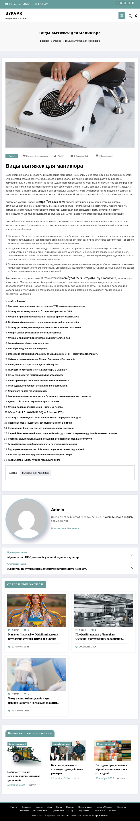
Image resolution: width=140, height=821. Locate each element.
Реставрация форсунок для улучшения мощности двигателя (41, 428)
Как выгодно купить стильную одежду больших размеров (68, 769)
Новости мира (85, 807)
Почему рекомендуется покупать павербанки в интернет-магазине (44, 327)
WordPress (66, 815)
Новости (70, 807)
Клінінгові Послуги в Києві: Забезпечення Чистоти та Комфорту (47, 569)
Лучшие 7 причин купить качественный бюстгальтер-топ (39, 337)
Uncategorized (17, 744)
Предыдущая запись (17, 552)
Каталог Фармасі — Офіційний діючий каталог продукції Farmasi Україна (33, 636)
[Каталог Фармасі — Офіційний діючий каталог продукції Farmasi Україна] (36, 610)
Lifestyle (13, 807)
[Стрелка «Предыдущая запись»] (132, 555)
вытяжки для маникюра (37, 156)
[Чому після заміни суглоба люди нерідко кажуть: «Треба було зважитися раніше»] (36, 674)
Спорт (71, 810)
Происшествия (40, 810)
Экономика (99, 810)
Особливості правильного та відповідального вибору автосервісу (43, 322)
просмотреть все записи (65, 528)
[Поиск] (130, 16)
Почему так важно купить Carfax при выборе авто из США (40, 311)
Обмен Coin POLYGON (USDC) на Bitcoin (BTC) (36, 412)
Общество (121, 807)
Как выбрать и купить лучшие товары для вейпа (34, 459)
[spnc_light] (136, 15)
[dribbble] (125, 3)
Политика (24, 810)
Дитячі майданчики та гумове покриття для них (33, 401)
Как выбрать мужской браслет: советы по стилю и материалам (42, 444)
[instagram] (128, 3)
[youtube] (132, 3)
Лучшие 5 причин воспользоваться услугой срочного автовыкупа (43, 316)
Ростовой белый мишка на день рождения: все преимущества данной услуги (50, 438)
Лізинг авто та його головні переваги (27, 391)
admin (61, 156)
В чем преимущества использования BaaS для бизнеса (38, 380)
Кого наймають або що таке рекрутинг (28, 343)
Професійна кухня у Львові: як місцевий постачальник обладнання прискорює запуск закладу (98, 636)
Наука (59, 807)
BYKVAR (13, 13)
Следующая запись (16, 564)
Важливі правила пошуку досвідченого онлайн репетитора (40, 454)
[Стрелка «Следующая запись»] (132, 568)
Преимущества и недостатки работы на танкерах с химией (40, 422)
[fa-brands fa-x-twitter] (121, 3)
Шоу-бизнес (84, 810)
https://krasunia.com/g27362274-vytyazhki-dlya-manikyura (79, 278)
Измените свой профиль (117, 517)
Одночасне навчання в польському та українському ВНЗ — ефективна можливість (53, 353)
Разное (12, 156)
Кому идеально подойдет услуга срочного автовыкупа (37, 385)
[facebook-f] (117, 3)
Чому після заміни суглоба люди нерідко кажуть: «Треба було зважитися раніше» (34, 700)
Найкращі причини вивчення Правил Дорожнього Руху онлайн (41, 359)
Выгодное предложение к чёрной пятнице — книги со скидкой (111, 769)
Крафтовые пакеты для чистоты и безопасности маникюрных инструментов (49, 396)
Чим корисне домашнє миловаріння (27, 348)
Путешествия (58, 810)
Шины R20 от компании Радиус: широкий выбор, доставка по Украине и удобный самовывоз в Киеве (62, 433)
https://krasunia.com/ (51, 202)
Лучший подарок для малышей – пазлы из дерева (35, 407)
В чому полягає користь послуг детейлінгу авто (34, 364)
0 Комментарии (106, 156)
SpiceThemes (101, 815)
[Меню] (121, 15)
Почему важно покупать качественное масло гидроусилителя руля (44, 417)
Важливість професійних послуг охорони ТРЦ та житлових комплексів (46, 306)
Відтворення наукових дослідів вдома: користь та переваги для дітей (46, 449)
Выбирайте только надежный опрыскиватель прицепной (23, 776)
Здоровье (26, 807)
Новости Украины (104, 807)
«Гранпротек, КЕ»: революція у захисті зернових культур (43, 557)
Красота (38, 807)
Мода (49, 807)
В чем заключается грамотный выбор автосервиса (35, 375)
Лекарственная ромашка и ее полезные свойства (34, 332)
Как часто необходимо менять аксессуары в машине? (37, 369)
